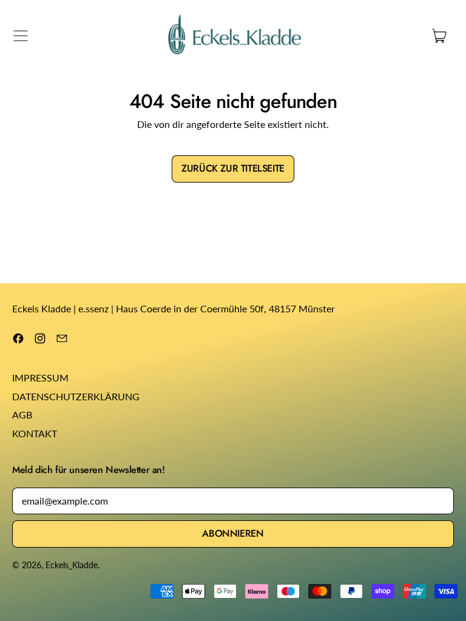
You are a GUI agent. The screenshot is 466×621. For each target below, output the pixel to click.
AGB (22, 414)
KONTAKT (34, 433)
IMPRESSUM (40, 377)
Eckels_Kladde (72, 565)
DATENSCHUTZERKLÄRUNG (76, 396)
